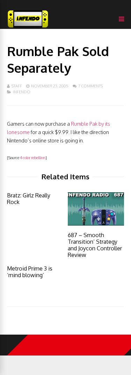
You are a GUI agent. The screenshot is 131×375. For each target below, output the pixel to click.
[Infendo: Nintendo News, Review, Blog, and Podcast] (28, 27)
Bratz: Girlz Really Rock (28, 198)
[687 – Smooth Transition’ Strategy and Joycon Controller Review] (96, 224)
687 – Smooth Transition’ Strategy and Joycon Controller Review (95, 245)
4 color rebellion (32, 157)
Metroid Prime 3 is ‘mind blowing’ (29, 272)
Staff (17, 86)
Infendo (21, 91)
